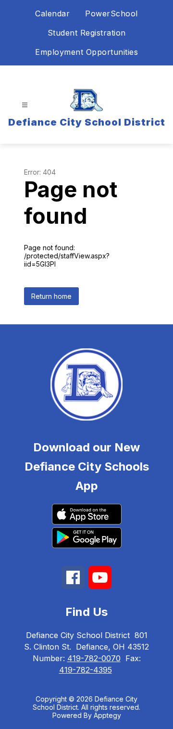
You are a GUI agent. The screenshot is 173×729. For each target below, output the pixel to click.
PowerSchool (111, 13)
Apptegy (107, 715)
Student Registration (87, 33)
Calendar (52, 13)
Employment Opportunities (86, 52)
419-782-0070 (94, 658)
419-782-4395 (85, 670)
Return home (51, 296)
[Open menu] (24, 105)
